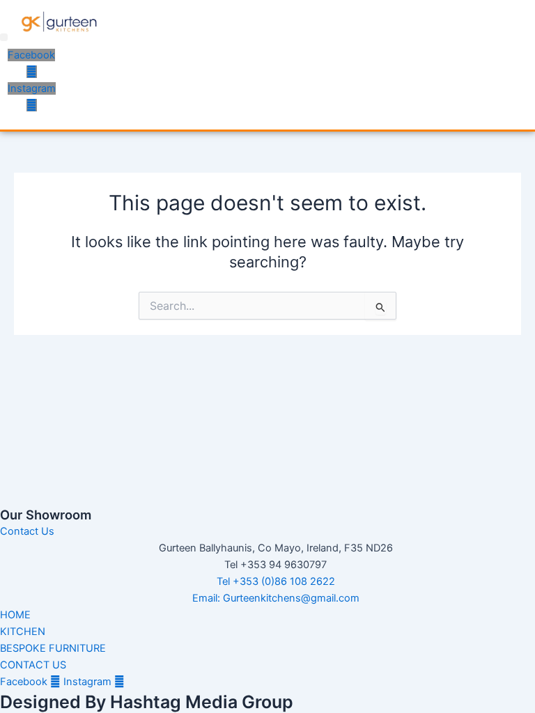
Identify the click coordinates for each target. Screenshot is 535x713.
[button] (4, 37)
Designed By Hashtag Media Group (146, 701)
